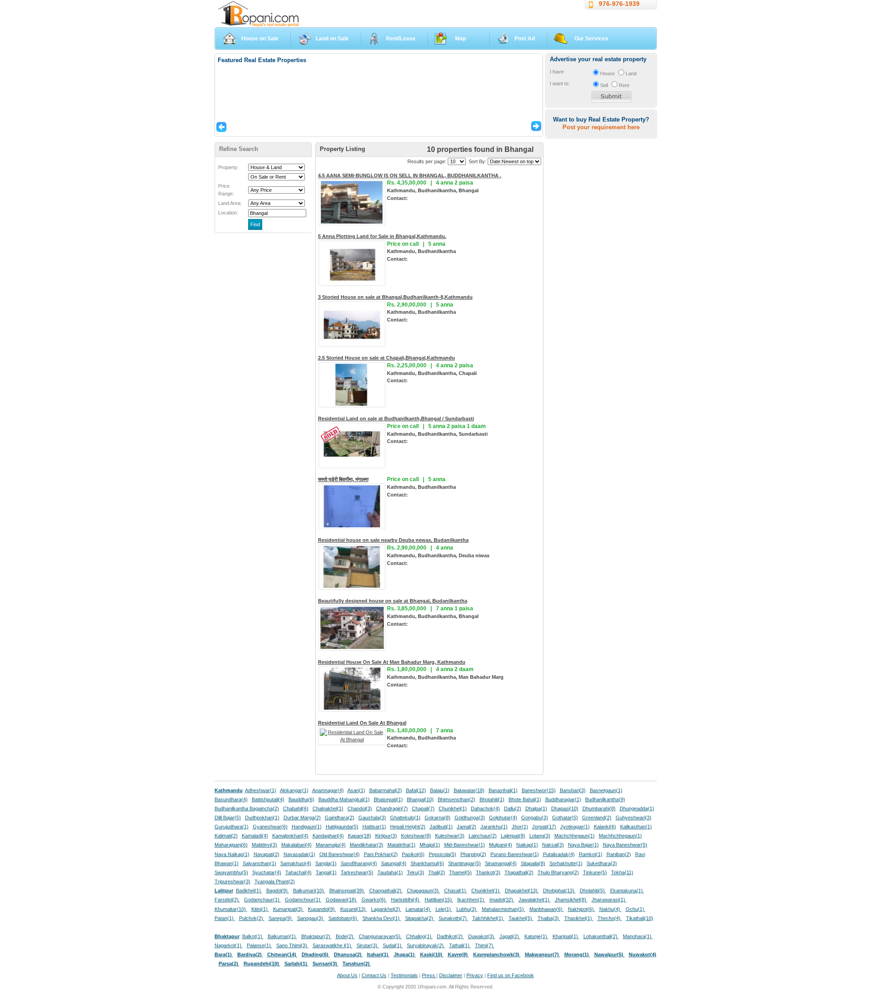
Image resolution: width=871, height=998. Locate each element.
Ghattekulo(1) (405, 817)
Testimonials (404, 975)
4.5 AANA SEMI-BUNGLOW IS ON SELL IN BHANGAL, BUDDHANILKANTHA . (409, 175)
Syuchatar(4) (266, 872)
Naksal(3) (553, 844)
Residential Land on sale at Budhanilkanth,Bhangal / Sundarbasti (396, 418)
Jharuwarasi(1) (609, 899)
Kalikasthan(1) (636, 826)
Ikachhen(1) (471, 899)
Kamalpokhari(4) (290, 835)
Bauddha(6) (301, 799)
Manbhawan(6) (546, 909)
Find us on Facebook (510, 975)
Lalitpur (224, 890)
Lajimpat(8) (513, 835)
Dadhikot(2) (450, 936)
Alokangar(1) (294, 790)
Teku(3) (415, 872)
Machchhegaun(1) (574, 835)
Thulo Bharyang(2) (558, 872)
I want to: (560, 83)
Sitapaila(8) (533, 863)
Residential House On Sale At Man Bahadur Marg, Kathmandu (391, 662)
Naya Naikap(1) (232, 854)
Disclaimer (450, 975)
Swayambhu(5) (231, 872)
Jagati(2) (509, 936)
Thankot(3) (488, 872)
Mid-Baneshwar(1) (464, 844)
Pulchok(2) (251, 918)
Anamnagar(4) (328, 790)
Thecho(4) (609, 918)
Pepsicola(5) (442, 854)
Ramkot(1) (590, 854)
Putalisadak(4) (559, 854)
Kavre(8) (458, 954)
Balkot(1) (253, 936)
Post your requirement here (601, 127)
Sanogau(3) (310, 918)
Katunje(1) (536, 936)
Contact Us (374, 975)
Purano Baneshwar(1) (514, 854)
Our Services (591, 38)
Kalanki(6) (605, 826)
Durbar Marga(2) (302, 817)
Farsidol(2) (227, 899)
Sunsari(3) (325, 963)
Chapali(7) (423, 808)
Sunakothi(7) (453, 918)
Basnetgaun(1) (606, 790)
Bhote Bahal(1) (525, 799)
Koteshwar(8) (416, 835)
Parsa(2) (229, 963)
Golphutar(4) (503, 817)
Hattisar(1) (374, 826)
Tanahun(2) (357, 963)
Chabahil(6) (295, 808)
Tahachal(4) (298, 872)
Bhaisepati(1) (388, 799)
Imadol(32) (501, 899)
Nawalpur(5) (609, 954)
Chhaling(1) (419, 936)
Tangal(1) (326, 872)
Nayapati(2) (266, 854)
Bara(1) (224, 954)
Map (460, 38)
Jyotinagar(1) (575, 826)
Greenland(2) (597, 817)
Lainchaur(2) (483, 835)
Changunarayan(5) (380, 936)
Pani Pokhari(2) (381, 854)
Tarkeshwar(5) (357, 872)
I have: (557, 71)
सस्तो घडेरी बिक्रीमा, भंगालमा (343, 479)
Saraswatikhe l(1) (332, 945)
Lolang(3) (539, 835)
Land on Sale (332, 38)
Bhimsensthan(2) (456, 799)
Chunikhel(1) (453, 808)
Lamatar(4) (418, 909)
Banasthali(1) (503, 790)
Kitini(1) (260, 909)
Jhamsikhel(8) (571, 899)
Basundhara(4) (231, 799)
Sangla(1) (326, 863)
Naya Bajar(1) (583, 844)
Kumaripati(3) (288, 909)
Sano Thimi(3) (292, 945)
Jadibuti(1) (441, 826)
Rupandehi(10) (262, 963)
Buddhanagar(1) (563, 799)
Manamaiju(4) (331, 844)
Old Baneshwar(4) (339, 854)
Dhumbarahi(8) (599, 808)
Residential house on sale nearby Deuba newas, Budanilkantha (393, 540)
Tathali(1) (460, 945)
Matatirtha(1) (401, 844)
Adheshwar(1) (260, 790)
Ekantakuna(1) (627, 890)
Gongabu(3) (534, 817)
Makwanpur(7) (542, 954)
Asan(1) (356, 790)
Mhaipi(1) (430, 844)
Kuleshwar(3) (450, 835)
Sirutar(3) (368, 945)
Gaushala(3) (372, 817)
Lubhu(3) (467, 909)
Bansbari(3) (573, 790)
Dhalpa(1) (536, 808)
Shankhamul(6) (427, 863)
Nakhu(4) (610, 909)
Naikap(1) (527, 844)
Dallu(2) (512, 808)
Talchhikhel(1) (488, 918)
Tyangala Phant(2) (274, 881)
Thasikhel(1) (578, 918)
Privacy (474, 975)
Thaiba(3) (549, 918)
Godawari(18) (341, 899)
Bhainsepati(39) (347, 890)
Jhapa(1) (405, 954)
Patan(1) (225, 918)
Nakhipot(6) (581, 909)
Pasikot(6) (413, 854)
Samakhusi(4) (295, 863)
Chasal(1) (455, 890)
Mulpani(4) (500, 844)
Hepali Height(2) (408, 826)
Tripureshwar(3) (232, 881)
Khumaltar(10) (231, 909)
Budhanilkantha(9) (605, 799)
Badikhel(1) (249, 890)
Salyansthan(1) (259, 863)
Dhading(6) (316, 954)
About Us (347, 975)
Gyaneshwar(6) (270, 826)
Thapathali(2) (518, 872)
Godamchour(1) (303, 899)
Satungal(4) (393, 863)
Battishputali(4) (268, 799)
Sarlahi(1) (296, 963)
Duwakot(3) (481, 936)
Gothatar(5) (565, 817)
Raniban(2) (619, 854)
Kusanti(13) (353, 909)
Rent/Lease (401, 38)
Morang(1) (577, 954)
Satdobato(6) (343, 918)
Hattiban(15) (439, 899)
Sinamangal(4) (501, 863)
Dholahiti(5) (593, 890)
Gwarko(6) (374, 899)
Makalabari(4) (296, 844)
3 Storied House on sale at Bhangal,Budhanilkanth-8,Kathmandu (395, 297)
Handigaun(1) (307, 826)
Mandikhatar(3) (366, 844)
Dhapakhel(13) (522, 890)
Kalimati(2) (226, 835)
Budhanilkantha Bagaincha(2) (247, 808)
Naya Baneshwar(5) (625, 844)
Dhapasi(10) (564, 808)
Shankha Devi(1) (381, 918)
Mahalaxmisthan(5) (503, 909)
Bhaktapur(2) (316, 936)
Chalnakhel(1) (328, 808)
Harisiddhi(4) (406, 899)
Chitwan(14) (282, 954)
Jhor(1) (520, 826)
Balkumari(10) (309, 890)
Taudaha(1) (390, 872)
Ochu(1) (636, 909)
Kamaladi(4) (255, 835)
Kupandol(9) (322, 909)
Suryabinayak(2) (426, 945)
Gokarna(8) (437, 817)
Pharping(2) (473, 854)
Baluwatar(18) (469, 790)
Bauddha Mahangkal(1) (344, 799)
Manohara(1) (638, 936)
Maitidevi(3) (264, 844)
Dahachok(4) (485, 808)
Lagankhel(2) (386, 909)
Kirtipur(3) (386, 835)
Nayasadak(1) (299, 854)
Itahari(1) (378, 954)
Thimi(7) (484, 945)
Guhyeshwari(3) (633, 817)
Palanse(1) (259, 945)
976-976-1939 (619, 3)
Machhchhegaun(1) (620, 835)
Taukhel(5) (521, 918)
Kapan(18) (359, 835)
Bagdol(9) (277, 890)
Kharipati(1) (566, 936)
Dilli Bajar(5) (228, 817)
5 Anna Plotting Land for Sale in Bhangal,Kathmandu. (382, 236)
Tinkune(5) (595, 872)
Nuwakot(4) (642, 954)
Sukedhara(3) (602, 863)
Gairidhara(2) (339, 817)
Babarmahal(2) (385, 790)
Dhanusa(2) (348, 954)
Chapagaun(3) (423, 890)
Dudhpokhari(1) (262, 817)
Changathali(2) (386, 890)
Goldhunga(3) (470, 817)
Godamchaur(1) (262, 899)
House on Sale (260, 38)
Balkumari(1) (282, 936)
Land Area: (230, 203)
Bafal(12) (416, 790)
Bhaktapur (227, 936)
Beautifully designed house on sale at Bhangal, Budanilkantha (392, 601)
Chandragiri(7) (392, 808)
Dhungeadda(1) (637, 808)
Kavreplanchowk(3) (497, 954)
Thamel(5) (460, 872)
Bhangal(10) (420, 799)
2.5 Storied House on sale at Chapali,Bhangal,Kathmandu (386, 357)
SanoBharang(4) (359, 863)
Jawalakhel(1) (535, 899)
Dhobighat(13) (559, 890)
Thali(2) (436, 872)
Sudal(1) (393, 945)
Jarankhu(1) (494, 826)
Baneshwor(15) (539, 790)
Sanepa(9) (281, 918)
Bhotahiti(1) (492, 799)
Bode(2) (345, 936)
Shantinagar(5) (464, 863)
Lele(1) (444, 909)
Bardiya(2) (250, 954)
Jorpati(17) (544, 826)
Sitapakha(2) (420, 918)
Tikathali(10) (639, 918)
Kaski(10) (432, 954)
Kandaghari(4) (328, 835)
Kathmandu (229, 790)
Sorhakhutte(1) (565, 863)
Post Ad (524, 38)
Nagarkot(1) (229, 945)
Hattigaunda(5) (342, 826)
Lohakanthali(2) (601, 936)
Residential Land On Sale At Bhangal (362, 722)
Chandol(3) (359, 808)
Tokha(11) (622, 872)
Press (429, 975)
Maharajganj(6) (231, 844)
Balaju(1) (440, 790)
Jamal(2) (466, 826)
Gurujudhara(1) (232, 826)
